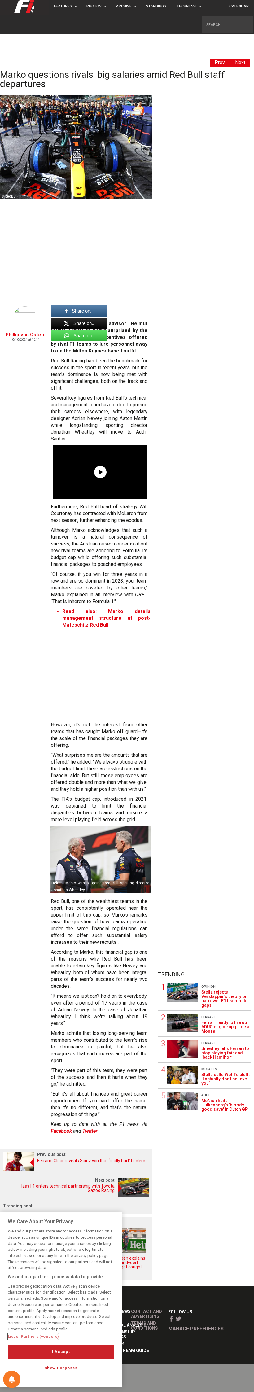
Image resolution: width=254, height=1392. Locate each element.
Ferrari (208, 1017)
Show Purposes (61, 1368)
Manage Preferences (196, 1329)
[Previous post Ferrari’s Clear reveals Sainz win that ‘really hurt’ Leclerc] (76, 1169)
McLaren (209, 1069)
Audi (205, 1095)
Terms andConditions (144, 1326)
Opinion (208, 987)
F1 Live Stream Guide (125, 1350)
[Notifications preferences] (11, 1379)
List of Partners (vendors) (33, 1336)
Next (240, 62)
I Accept (61, 1351)
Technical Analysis (124, 1325)
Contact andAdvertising (146, 1314)
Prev (220, 62)
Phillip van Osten (25, 335)
